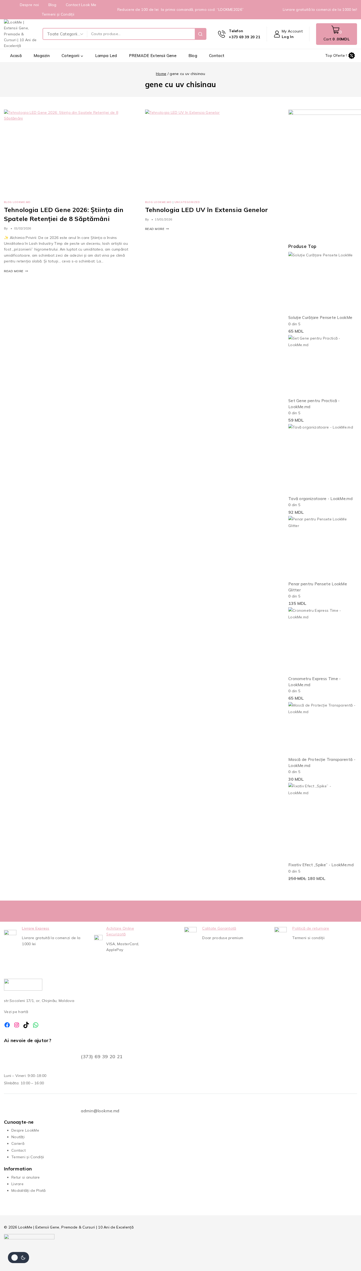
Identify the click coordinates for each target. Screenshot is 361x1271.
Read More (16, 271)
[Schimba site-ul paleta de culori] (18, 1257)
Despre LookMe (25, 1130)
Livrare (17, 1183)
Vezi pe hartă (16, 1011)
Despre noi (29, 4)
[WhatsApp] (36, 1025)
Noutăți (18, 1137)
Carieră (17, 1143)
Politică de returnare (310, 928)
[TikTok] (26, 1025)
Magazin (42, 55)
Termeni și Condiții (58, 14)
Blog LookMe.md (17, 202)
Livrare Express (35, 928)
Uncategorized (187, 202)
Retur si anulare (25, 1177)
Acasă (16, 55)
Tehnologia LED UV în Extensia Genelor (206, 210)
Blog (52, 4)
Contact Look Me (81, 4)
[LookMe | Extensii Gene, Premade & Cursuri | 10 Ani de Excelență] (20, 34)
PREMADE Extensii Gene (153, 55)
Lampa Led (106, 55)
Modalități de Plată (28, 1190)
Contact (216, 55)
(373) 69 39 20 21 (102, 1056)
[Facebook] (7, 1025)
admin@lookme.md (100, 1110)
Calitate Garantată (219, 928)
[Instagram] (16, 1025)
